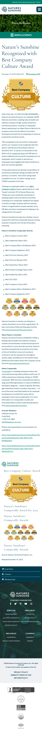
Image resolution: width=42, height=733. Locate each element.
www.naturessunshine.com (26, 2)
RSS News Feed (10, 579)
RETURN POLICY (21, 678)
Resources (11, 633)
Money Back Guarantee (11, 621)
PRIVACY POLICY (21, 672)
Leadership (30, 637)
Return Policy (30, 618)
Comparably (6, 371)
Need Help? (30, 610)
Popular (11, 610)
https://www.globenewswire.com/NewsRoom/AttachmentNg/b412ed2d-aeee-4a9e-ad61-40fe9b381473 (21, 448)
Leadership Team (18, 153)
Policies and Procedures (30, 621)
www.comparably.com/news (16, 405)
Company (29, 633)
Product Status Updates (11, 641)
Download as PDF (34, 74)
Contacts (8, 574)
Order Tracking (11, 614)
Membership (11, 637)
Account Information (11, 618)
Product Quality (11, 625)
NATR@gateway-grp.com (11, 422)
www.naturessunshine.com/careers (18, 330)
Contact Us (30, 614)
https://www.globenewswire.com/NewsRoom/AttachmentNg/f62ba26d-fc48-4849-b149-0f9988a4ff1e (21, 438)
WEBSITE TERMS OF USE (21, 675)
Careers (30, 641)
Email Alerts (9, 569)
